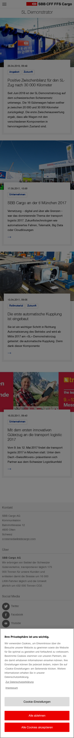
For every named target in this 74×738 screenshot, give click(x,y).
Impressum (12, 687)
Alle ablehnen (37, 715)
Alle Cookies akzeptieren (37, 727)
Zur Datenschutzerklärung (20, 682)
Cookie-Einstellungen (37, 701)
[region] (37, 683)
